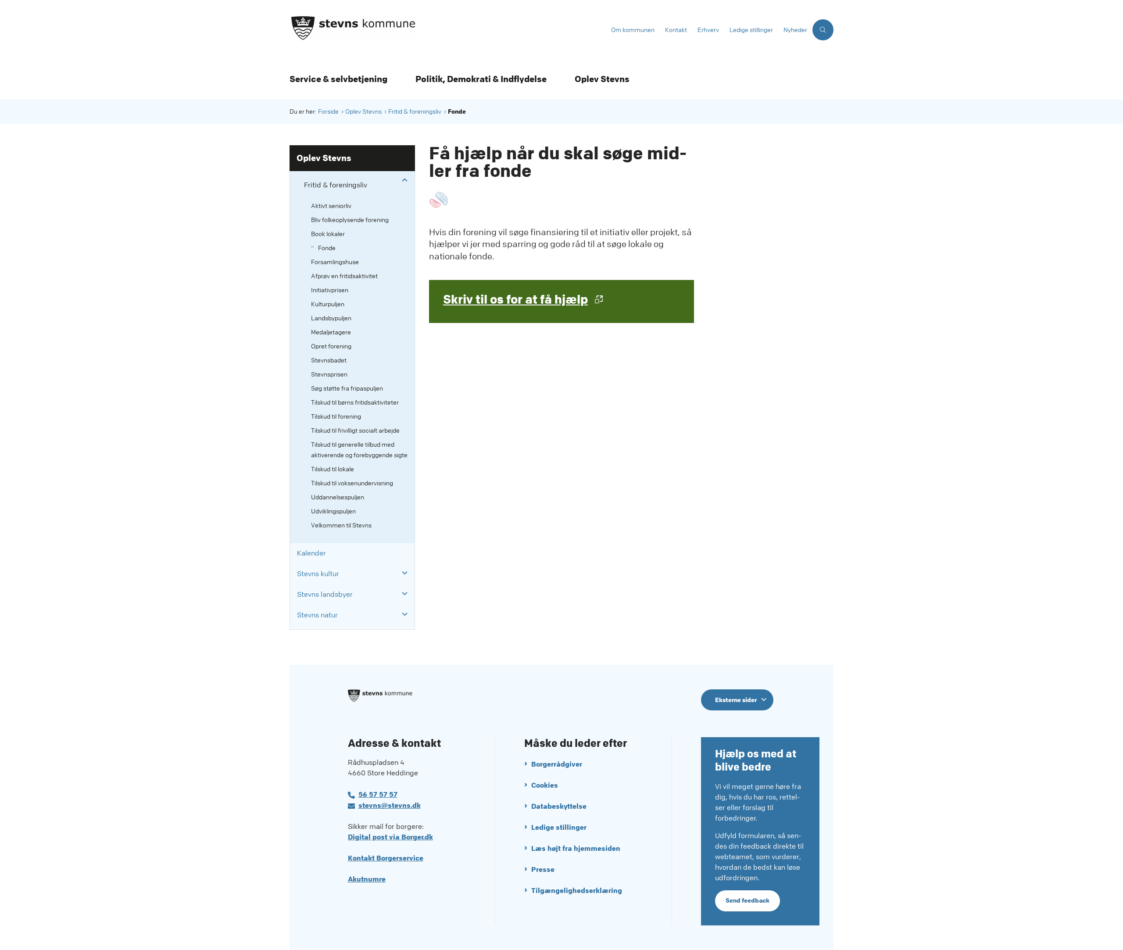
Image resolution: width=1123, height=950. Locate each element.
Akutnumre (367, 879)
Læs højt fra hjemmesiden (575, 848)
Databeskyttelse (559, 806)
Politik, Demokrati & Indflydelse (481, 79)
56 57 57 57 (377, 794)
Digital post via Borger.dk (390, 837)
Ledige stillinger (559, 827)
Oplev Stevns (602, 79)
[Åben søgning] (822, 29)
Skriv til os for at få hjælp (515, 300)
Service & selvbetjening (338, 79)
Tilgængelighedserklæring (576, 890)
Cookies (544, 785)
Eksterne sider (736, 699)
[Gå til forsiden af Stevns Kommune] (448, 29)
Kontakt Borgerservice (385, 858)
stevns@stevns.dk (389, 805)
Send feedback (747, 900)
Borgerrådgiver (556, 764)
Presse (542, 869)
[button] (402, 180)
